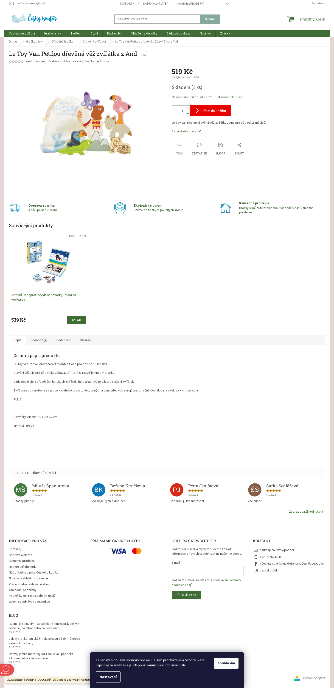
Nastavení (108, 676)
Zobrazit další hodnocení (306, 511)
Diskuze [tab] (85, 340)
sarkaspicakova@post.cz (277, 550)
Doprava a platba (155, 4)
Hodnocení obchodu (22, 567)
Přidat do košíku (213, 110)
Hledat (209, 19)
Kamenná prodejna (190, 4)
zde (183, 665)
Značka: (97, 61)
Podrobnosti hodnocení (64, 61)
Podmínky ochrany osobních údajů (32, 596)
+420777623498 (270, 557)
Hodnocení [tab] (63, 340)
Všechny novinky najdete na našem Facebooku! (292, 563)
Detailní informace (184, 131)
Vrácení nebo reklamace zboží (29, 584)
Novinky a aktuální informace (28, 578)
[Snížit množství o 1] (188, 113)
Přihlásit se (186, 595)
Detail (76, 320)
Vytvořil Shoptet (314, 678)
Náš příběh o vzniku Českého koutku (34, 572)
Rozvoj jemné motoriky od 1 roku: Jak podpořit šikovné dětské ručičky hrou (41, 656)
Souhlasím (226, 663)
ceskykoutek (269, 570)
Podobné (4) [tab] (39, 340)
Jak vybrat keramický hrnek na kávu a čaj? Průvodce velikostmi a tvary (44, 641)
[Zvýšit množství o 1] (188, 108)
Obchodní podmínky (22, 590)
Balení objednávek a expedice (29, 602)
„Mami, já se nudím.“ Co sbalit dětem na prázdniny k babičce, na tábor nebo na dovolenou (44, 626)
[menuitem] (21, 33)
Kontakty (127, 4)
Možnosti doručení (230, 97)
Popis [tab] (17, 340)
